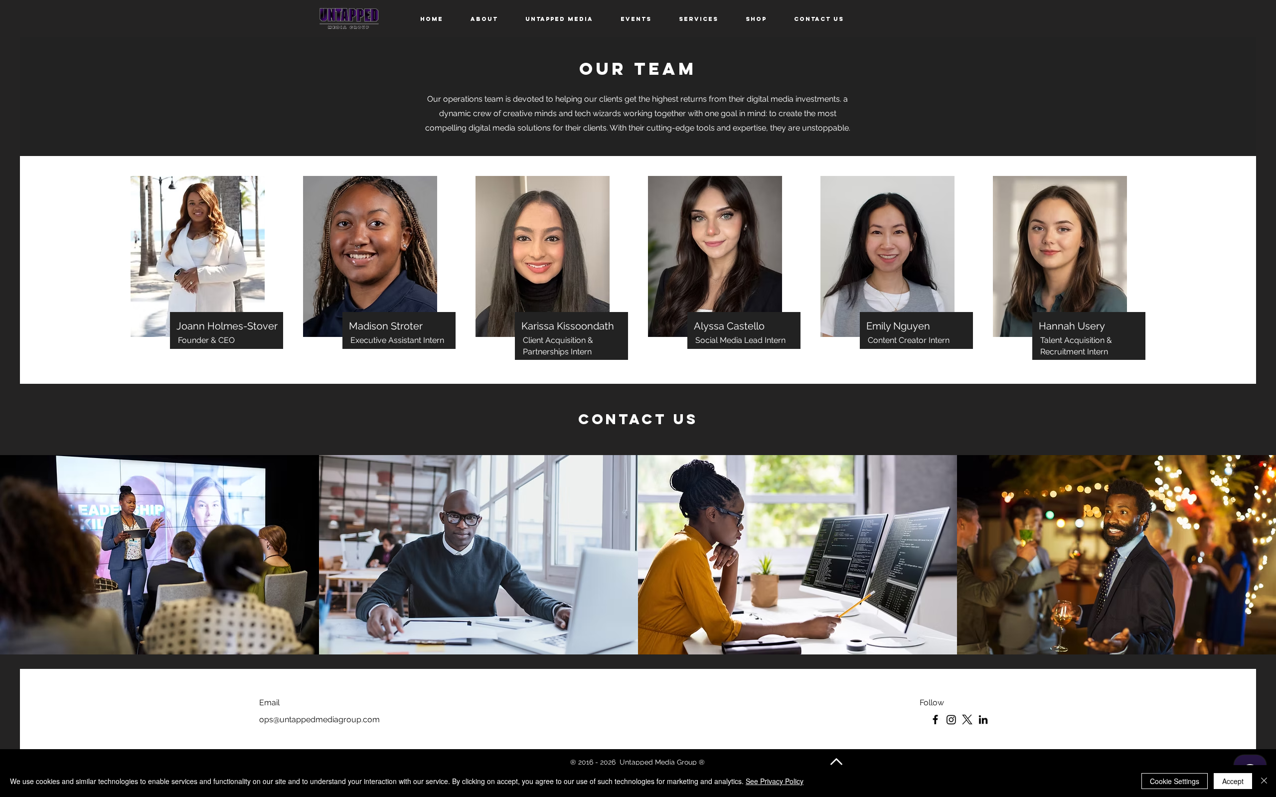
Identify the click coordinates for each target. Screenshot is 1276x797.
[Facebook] (935, 719)
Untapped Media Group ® (663, 762)
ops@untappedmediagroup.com (319, 719)
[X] (967, 719)
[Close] (1264, 781)
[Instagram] (951, 719)
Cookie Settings (1174, 781)
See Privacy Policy (774, 781)
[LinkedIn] (983, 719)
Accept (1233, 781)
